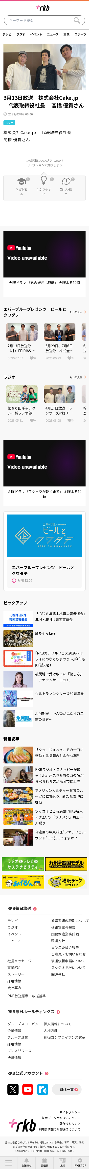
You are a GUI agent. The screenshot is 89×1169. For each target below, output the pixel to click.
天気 (66, 34)
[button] (9, 1163)
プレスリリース (19, 1050)
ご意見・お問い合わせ (68, 954)
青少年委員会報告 (65, 947)
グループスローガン (22, 1023)
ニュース (53, 34)
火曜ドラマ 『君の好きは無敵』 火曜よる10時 (44, 282)
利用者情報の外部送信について (59, 1129)
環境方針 (58, 940)
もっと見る (76, 312)
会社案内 (14, 987)
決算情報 (14, 1057)
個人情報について (57, 1023)
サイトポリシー (70, 1112)
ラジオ (20, 34)
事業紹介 (14, 967)
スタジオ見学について (68, 967)
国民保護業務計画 (65, 933)
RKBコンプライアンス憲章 (64, 1037)
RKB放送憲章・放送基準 (26, 995)
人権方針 (51, 1030)
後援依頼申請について (68, 960)
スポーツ (80, 34)
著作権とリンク (70, 1123)
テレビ (6, 34)
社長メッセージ (19, 960)
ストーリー (16, 974)
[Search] (77, 20)
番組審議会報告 (63, 927)
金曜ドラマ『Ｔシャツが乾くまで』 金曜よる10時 (45, 494)
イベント (36, 34)
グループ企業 (17, 1037)
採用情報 (14, 980)
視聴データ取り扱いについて (61, 1118)
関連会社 (58, 974)
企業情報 (14, 1030)
